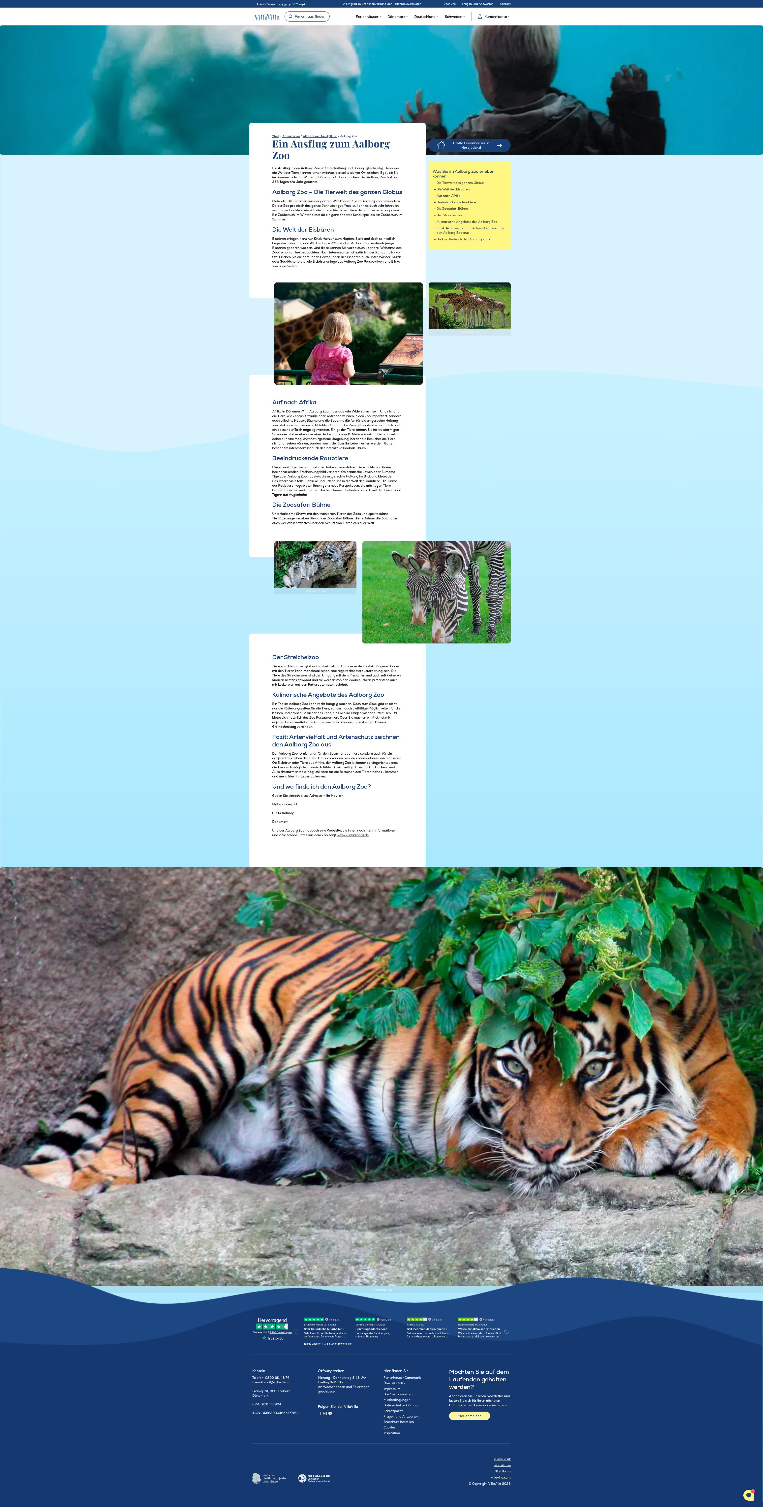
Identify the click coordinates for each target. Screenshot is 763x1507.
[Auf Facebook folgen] (320, 1413)
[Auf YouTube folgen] (330, 1413)
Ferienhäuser (367, 16)
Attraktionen (291, 136)
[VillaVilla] (265, 16)
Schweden (453, 16)
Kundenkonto (495, 16)
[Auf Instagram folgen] (325, 1413)
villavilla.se (502, 1465)
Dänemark (396, 16)
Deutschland (425, 16)
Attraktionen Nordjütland (320, 136)
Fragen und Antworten (478, 4)
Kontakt (505, 4)
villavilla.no (502, 1471)
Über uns (449, 4)
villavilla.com (501, 1477)
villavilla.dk (502, 1459)
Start (275, 136)
